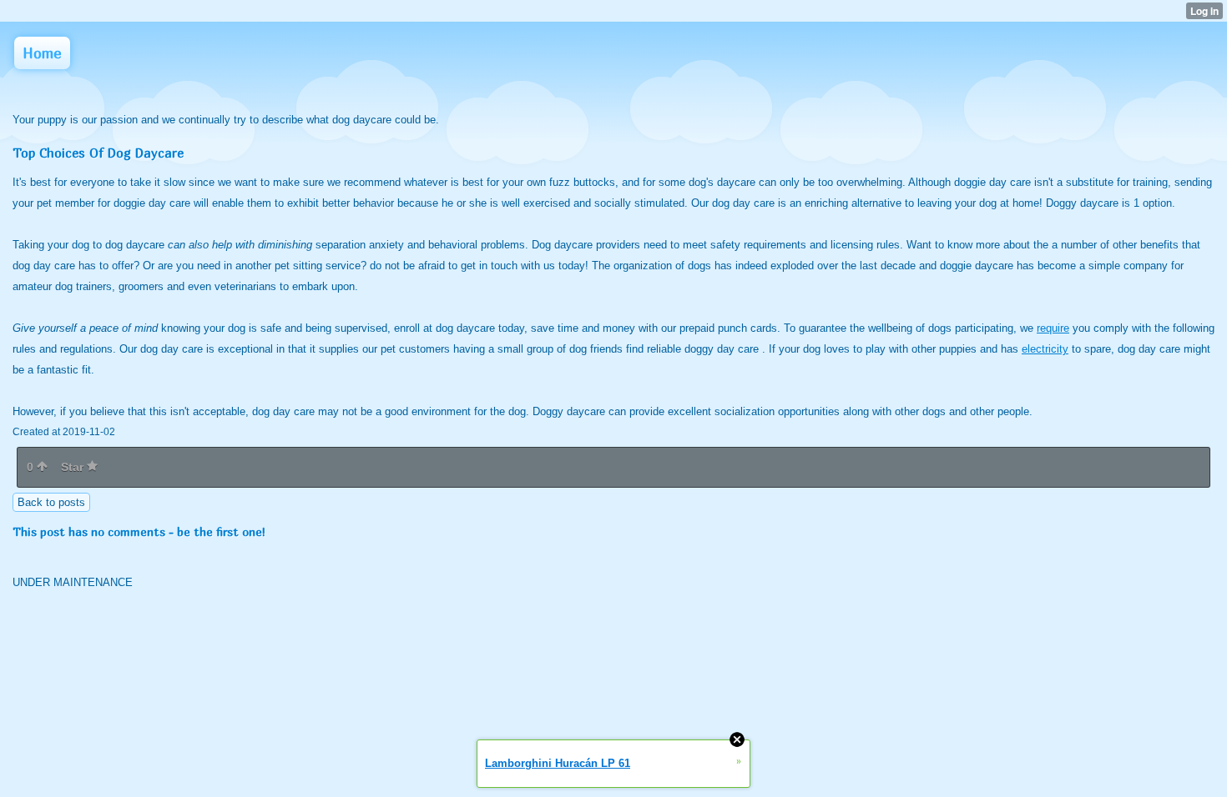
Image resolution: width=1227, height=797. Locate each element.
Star (74, 467)
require (1053, 328)
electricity (1045, 349)
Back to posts (51, 502)
